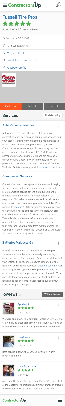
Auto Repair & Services (18, 125)
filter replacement (46, 167)
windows (48, 269)
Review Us (54, 106)
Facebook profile (16, 67)
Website (32, 106)
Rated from (20, 29)
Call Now (10, 106)
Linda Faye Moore (27, 366)
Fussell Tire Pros (19, 17)
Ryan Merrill (24, 304)
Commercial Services (17, 176)
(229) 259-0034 (15, 53)
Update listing (53, 115)
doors (17, 207)
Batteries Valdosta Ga (17, 242)
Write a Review (52, 294)
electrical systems (47, 265)
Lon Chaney (24, 337)
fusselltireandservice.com (21, 60)
